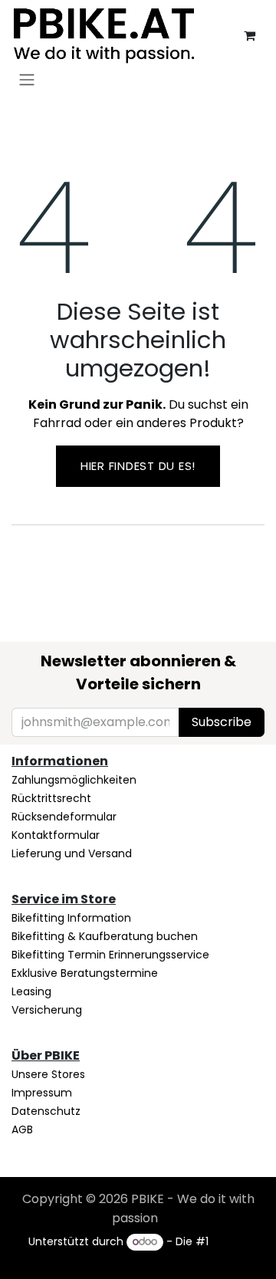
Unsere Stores (48, 1074)
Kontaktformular (56, 835)
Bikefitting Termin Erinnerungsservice (110, 954)
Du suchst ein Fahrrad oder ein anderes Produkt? (138, 414)
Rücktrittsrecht (51, 798)
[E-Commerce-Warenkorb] (249, 35)
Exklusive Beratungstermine (85, 973)
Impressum (42, 1092)
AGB (22, 1129)
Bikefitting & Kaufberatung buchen (105, 936)
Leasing (31, 991)
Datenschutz (46, 1111)
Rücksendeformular (64, 816)
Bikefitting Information (71, 918)
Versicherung (47, 1010)
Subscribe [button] (221, 722)
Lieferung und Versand (72, 853)
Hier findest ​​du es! (138, 466)
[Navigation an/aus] (27, 79)
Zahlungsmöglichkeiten (74, 779)
